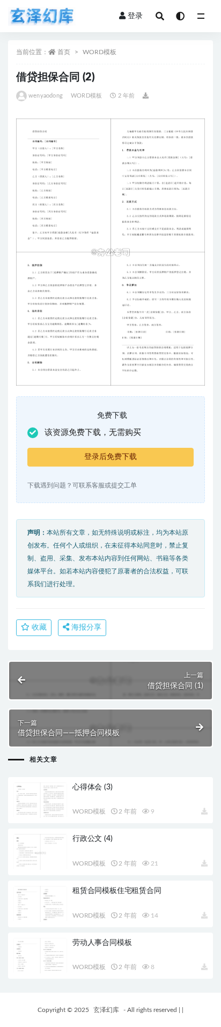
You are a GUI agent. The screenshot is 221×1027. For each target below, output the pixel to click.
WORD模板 (99, 52)
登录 (135, 16)
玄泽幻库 (106, 1010)
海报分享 (85, 627)
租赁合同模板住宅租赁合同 (116, 891)
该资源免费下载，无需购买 (93, 432)
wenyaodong (45, 96)
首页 (63, 52)
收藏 (38, 627)
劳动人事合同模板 (101, 943)
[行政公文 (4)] (40, 853)
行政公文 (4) (92, 839)
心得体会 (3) (92, 787)
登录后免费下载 (110, 457)
